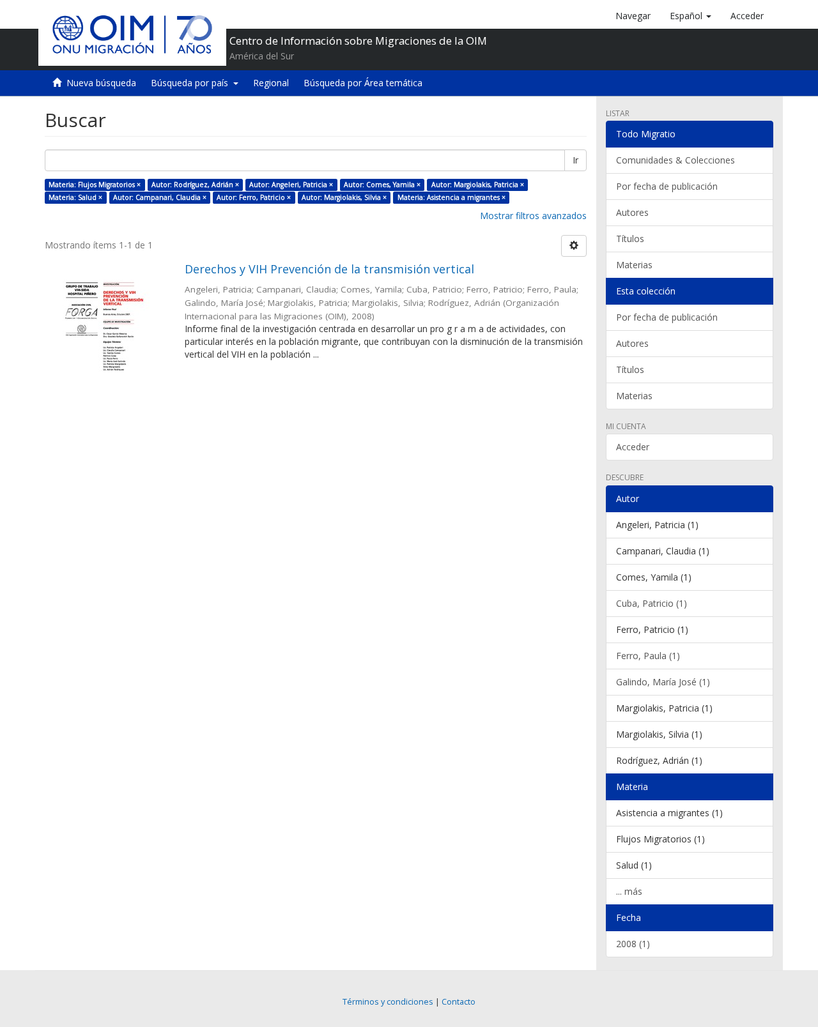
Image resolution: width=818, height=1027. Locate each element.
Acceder (632, 447)
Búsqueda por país (192, 83)
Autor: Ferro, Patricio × (254, 197)
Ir (575, 160)
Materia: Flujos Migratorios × (95, 184)
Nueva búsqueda (101, 83)
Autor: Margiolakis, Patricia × (477, 184)
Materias (634, 265)
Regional (271, 83)
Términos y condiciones (388, 1001)
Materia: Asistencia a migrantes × (451, 197)
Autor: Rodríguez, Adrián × (195, 184)
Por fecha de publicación (667, 186)
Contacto (458, 1001)
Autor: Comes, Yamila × (382, 184)
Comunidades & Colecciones (675, 160)
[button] (690, 16)
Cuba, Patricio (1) (651, 603)
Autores (632, 212)
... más (629, 891)
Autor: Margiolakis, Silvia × (344, 197)
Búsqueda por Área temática (363, 83)
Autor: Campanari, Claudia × (159, 197)
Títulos (630, 238)
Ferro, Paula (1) (648, 656)
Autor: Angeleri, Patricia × (291, 184)
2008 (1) (633, 944)
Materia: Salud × (75, 197)
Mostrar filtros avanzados (533, 215)
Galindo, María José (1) (663, 682)
